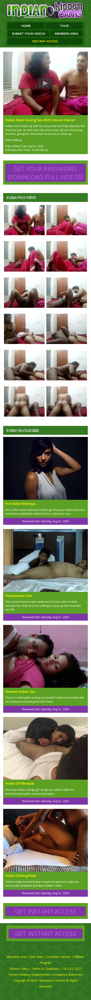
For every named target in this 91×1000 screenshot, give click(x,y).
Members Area (66, 33)
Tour (64, 25)
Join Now (36, 957)
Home (26, 25)
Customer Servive (58, 957)
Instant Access (45, 41)
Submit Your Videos (28, 33)
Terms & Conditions (45, 969)
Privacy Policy (19, 969)
